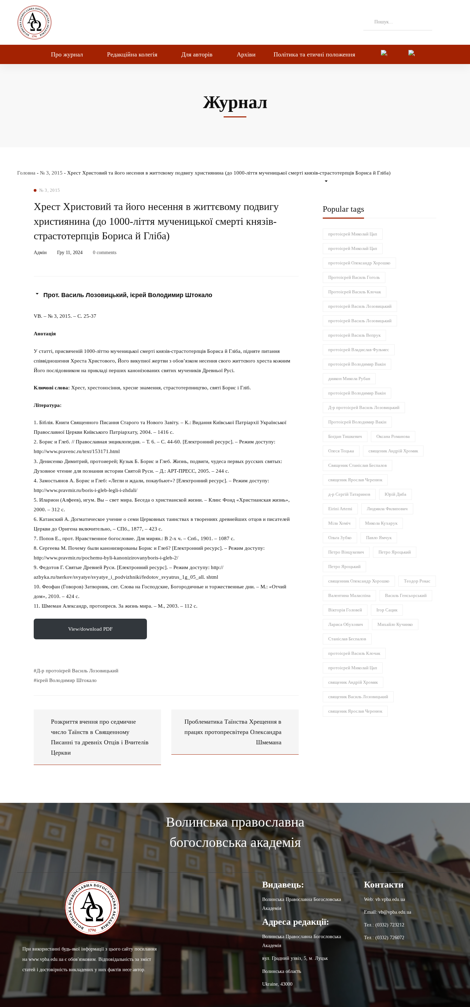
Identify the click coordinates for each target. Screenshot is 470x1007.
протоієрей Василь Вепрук (354, 335)
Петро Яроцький (394, 552)
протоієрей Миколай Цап (352, 234)
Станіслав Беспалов (347, 638)
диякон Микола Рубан (349, 378)
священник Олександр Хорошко (358, 581)
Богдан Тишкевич (345, 436)
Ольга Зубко (340, 537)
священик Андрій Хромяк (393, 450)
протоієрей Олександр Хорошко (359, 262)
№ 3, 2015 (51, 173)
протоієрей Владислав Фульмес (358, 349)
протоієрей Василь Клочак (354, 653)
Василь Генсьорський (406, 595)
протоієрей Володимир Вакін (357, 364)
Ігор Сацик (386, 609)
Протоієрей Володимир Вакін (357, 421)
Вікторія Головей (345, 609)
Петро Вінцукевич (346, 552)
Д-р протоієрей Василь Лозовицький (363, 407)
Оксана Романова (393, 436)
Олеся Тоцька (341, 450)
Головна (26, 173)
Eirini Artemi (340, 508)
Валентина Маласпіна (349, 595)
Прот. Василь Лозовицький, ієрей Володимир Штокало (127, 295)
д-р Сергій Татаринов (349, 494)
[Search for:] (397, 21)
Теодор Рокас (417, 581)
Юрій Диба (395, 494)
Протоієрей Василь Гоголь (354, 277)
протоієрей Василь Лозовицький (360, 306)
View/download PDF (90, 629)
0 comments (104, 252)
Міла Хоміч (339, 523)
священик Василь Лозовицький (358, 696)
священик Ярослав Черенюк (355, 479)
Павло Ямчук (379, 537)
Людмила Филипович (387, 508)
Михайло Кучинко (395, 624)
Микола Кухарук (381, 523)
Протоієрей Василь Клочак (354, 291)
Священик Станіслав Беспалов (357, 465)
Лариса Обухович (345, 624)
